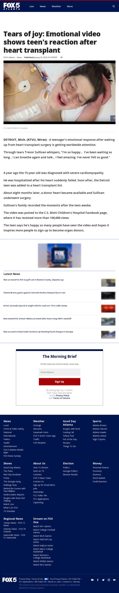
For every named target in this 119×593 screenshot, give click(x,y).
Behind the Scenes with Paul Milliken (14, 489)
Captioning (38, 502)
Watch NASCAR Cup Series (42, 540)
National (7, 432)
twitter (103, 580)
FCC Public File (40, 495)
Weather (39, 421)
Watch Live (8, 504)
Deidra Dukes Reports (13, 494)
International (9, 435)
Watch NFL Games (42, 526)
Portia (6, 478)
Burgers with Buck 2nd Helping (14, 499)
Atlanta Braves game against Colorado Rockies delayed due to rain (34, 292)
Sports (97, 421)
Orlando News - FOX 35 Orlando (14, 530)
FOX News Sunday (12, 455)
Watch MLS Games (42, 564)
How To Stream (40, 467)
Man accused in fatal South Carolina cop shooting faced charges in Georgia (38, 331)
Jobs (35, 488)
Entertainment (10, 446)
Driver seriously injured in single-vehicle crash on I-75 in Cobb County (35, 305)
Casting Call (68, 432)
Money (97, 463)
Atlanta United (99, 435)
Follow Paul (68, 435)
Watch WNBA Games (43, 561)
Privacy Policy (62, 395)
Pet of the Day (70, 439)
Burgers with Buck (71, 428)
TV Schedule (9, 511)
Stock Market (99, 478)
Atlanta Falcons (100, 428)
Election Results (70, 474)
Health (6, 442)
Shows (7, 463)
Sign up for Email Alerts (44, 485)
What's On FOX (10, 507)
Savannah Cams (40, 432)
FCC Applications (41, 499)
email (114, 580)
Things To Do (69, 446)
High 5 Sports (99, 439)
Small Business (100, 481)
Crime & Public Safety (13, 428)
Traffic (36, 439)
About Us (39, 463)
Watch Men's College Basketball (43, 550)
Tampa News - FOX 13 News (14, 524)
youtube (92, 580)
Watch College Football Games (44, 531)
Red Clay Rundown (12, 474)
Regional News (13, 518)
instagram (109, 580)
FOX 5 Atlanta (9, 57)
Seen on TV (38, 471)
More (70, 6)
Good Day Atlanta (69, 422)
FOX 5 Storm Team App (44, 435)
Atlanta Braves (100, 425)
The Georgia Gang (12, 481)
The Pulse (8, 471)
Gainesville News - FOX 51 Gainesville (14, 536)
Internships (38, 492)
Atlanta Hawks (99, 432)
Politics (6, 439)
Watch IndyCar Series (43, 545)
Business (97, 474)
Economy (97, 471)
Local (6, 425)
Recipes (66, 442)
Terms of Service (61, 398)
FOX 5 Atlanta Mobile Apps (13, 451)
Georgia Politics (70, 471)
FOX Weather (39, 442)
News (19, 57)
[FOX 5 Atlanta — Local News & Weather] (13, 6)
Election (68, 463)
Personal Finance (101, 467)
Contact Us (38, 481)
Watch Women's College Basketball (42, 556)
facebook (97, 580)
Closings (37, 425)
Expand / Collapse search (114, 6)
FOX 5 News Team (42, 478)
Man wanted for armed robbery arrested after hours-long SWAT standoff (37, 318)
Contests (37, 474)
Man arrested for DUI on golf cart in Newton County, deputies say (33, 279)
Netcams (37, 428)
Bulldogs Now (10, 485)
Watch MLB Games (42, 536)
